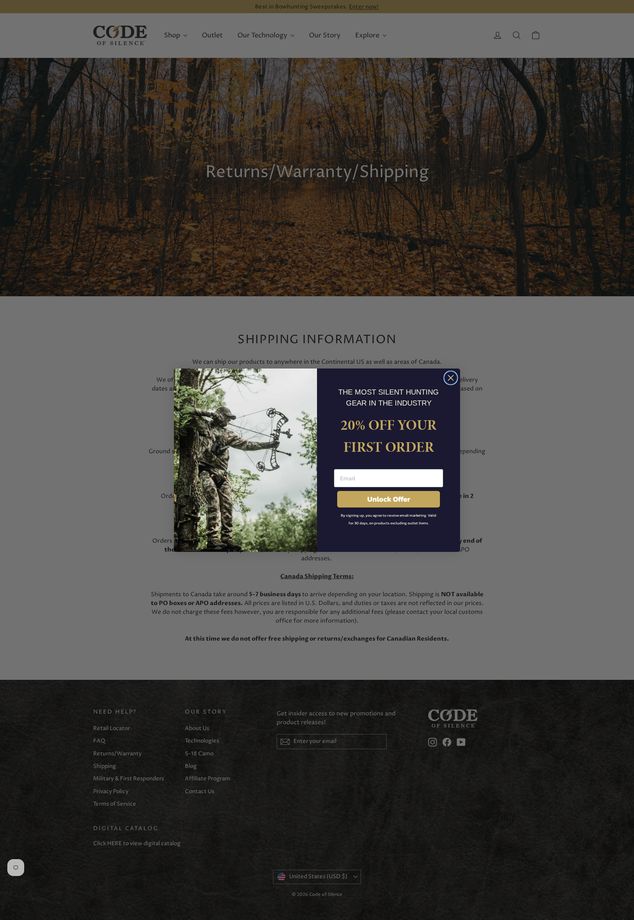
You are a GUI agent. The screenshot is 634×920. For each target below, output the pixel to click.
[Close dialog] (450, 377)
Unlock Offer (388, 499)
